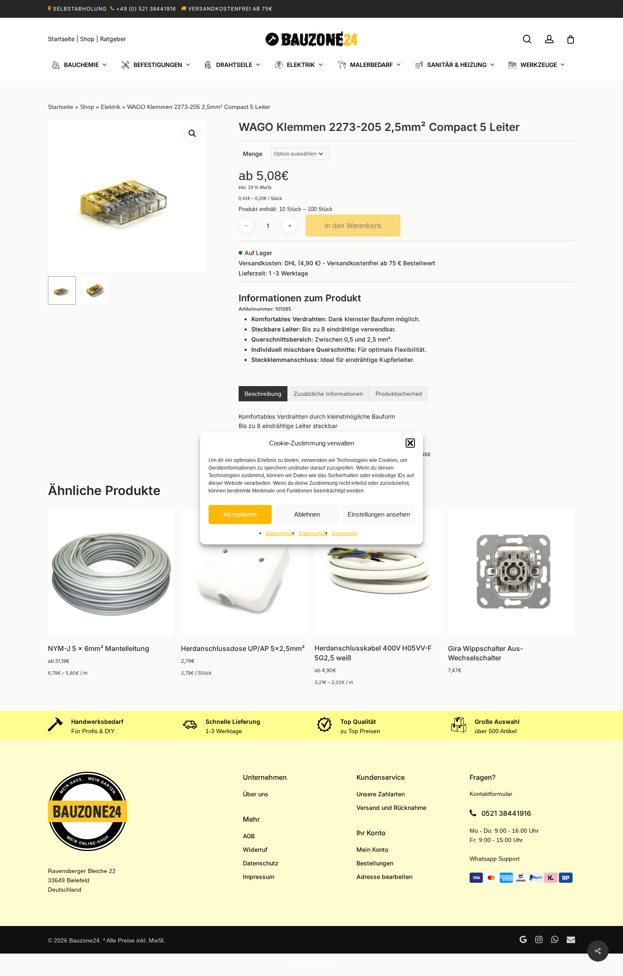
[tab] (263, 393)
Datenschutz (280, 533)
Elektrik (110, 106)
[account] (549, 39)
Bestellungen (374, 863)
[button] (410, 443)
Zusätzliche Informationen (328, 393)
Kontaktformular (491, 793)
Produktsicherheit (398, 393)
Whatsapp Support (495, 858)
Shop (87, 38)
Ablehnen (307, 514)
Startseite (61, 38)
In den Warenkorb (353, 225)
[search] (527, 39)
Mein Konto (372, 849)
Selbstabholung (80, 9)
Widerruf (255, 849)
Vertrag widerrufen (311, 960)
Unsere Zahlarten (380, 794)
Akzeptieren (239, 514)
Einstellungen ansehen (379, 514)
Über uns (255, 794)
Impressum (344, 533)
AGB (249, 836)
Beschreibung (263, 393)
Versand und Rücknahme (391, 807)
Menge (252, 153)
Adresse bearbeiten (384, 876)
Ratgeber (113, 38)
